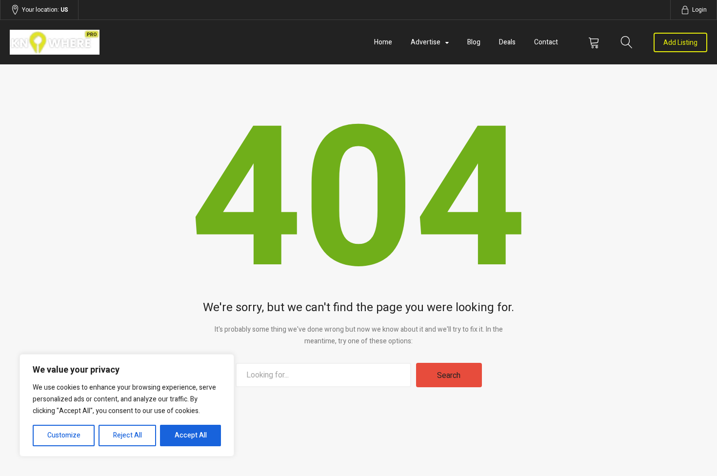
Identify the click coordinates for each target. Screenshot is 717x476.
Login (699, 9)
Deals (507, 42)
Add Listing (680, 43)
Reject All (127, 435)
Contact (546, 42)
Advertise (425, 42)
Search (448, 375)
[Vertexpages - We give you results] (114, 42)
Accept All (191, 435)
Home (383, 42)
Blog (473, 42)
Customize (63, 435)
